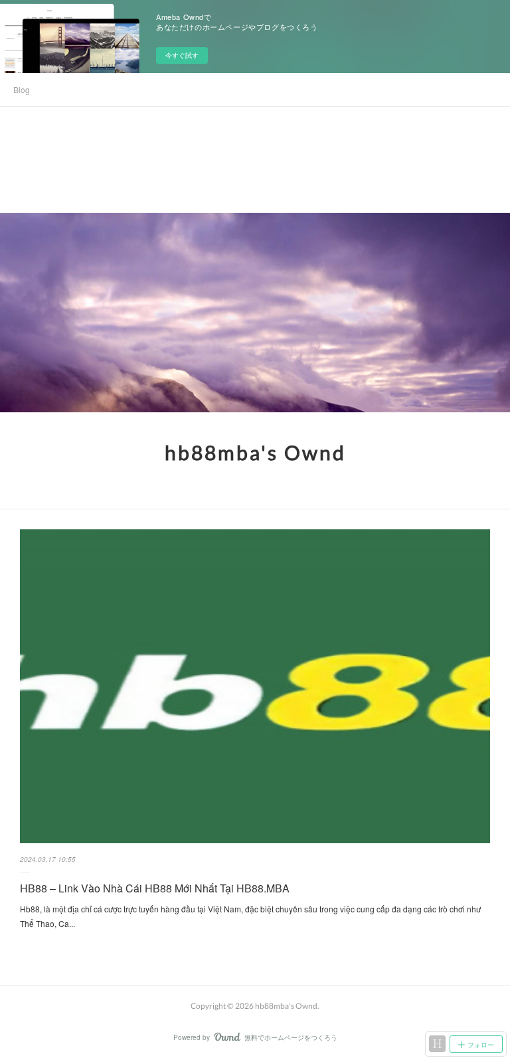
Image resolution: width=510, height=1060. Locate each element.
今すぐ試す (182, 55)
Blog (21, 89)
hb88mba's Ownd (255, 452)
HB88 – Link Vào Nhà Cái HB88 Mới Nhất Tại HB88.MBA (155, 888)
